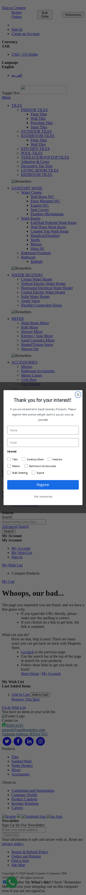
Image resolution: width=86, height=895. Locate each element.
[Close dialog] (78, 394)
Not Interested (43, 496)
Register (43, 484)
